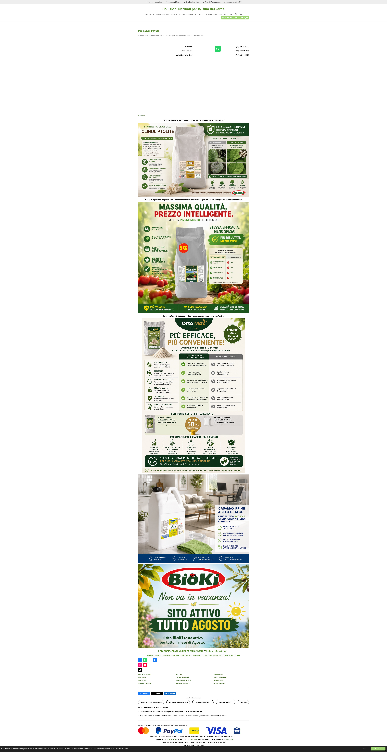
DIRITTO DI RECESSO (144, 674)
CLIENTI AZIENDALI (219, 683)
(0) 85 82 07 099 (171, 739)
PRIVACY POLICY (219, 680)
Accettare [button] (378, 749)
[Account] (231, 14)
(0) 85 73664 (193, 739)
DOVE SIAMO (142, 677)
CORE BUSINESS (218, 674)
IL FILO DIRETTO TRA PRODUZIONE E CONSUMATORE (178, 651)
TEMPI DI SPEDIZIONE (182, 677)
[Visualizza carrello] (240, 14)
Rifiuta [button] (364, 749)
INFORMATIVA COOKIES (183, 683)
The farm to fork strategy (216, 651)
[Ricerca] (236, 14)
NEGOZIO (179, 674)
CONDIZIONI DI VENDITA (183, 680)
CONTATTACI (142, 680)
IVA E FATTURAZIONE (220, 677)
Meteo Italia (141, 115)
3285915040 (229, 739)
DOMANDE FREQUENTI (145, 683)
